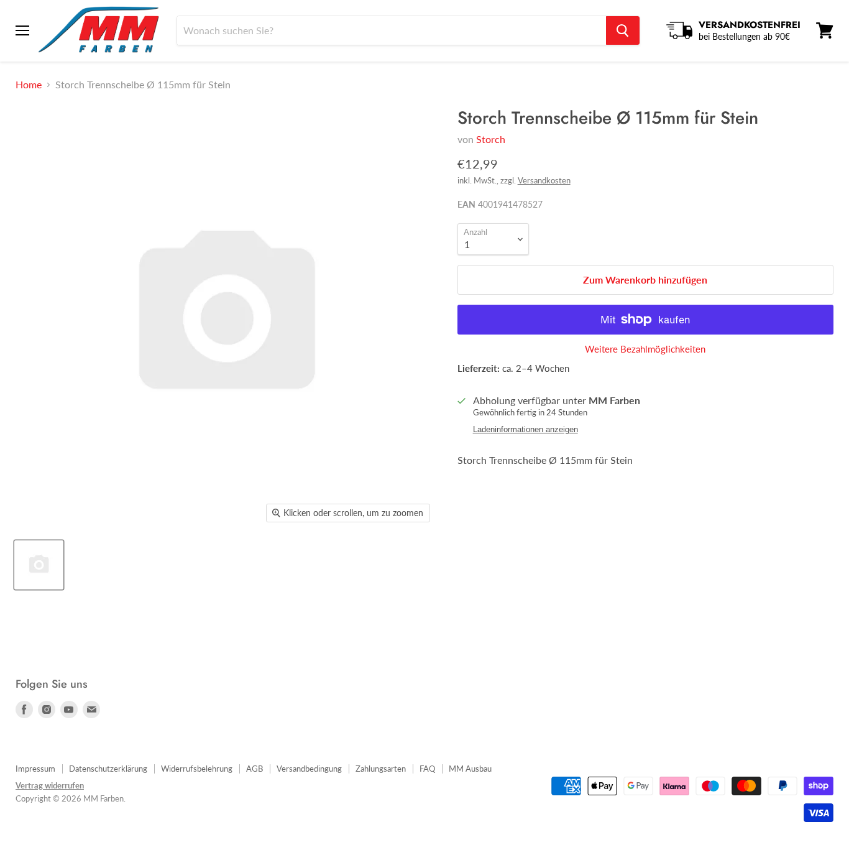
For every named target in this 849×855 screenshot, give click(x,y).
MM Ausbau (470, 769)
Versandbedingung (309, 769)
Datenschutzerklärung (108, 769)
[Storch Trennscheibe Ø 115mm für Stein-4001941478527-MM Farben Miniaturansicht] (38, 564)
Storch (490, 139)
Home (29, 84)
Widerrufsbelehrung (196, 769)
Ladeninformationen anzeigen (525, 429)
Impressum (35, 769)
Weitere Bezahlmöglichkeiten (645, 349)
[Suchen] (623, 30)
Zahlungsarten (381, 769)
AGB (254, 769)
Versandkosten (544, 180)
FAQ (427, 769)
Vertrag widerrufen (50, 785)
